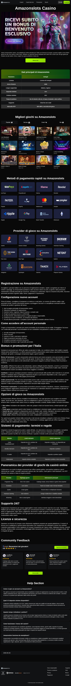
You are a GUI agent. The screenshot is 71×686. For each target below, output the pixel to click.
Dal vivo (26, 122)
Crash (43, 122)
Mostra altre (35, 573)
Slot (61, 122)
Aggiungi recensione (61, 547)
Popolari (8, 122)
